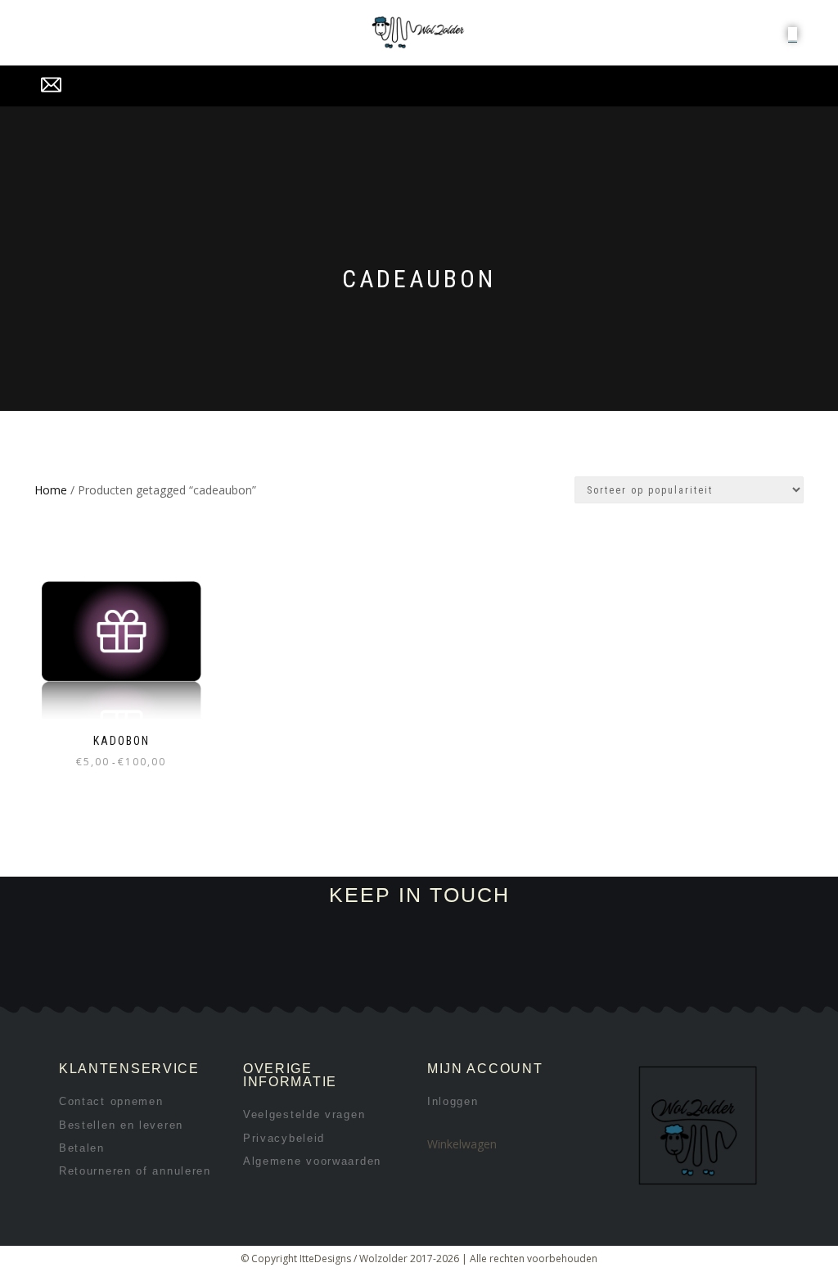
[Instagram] (237, 986)
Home (50, 490)
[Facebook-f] (182, 986)
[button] (792, 33)
